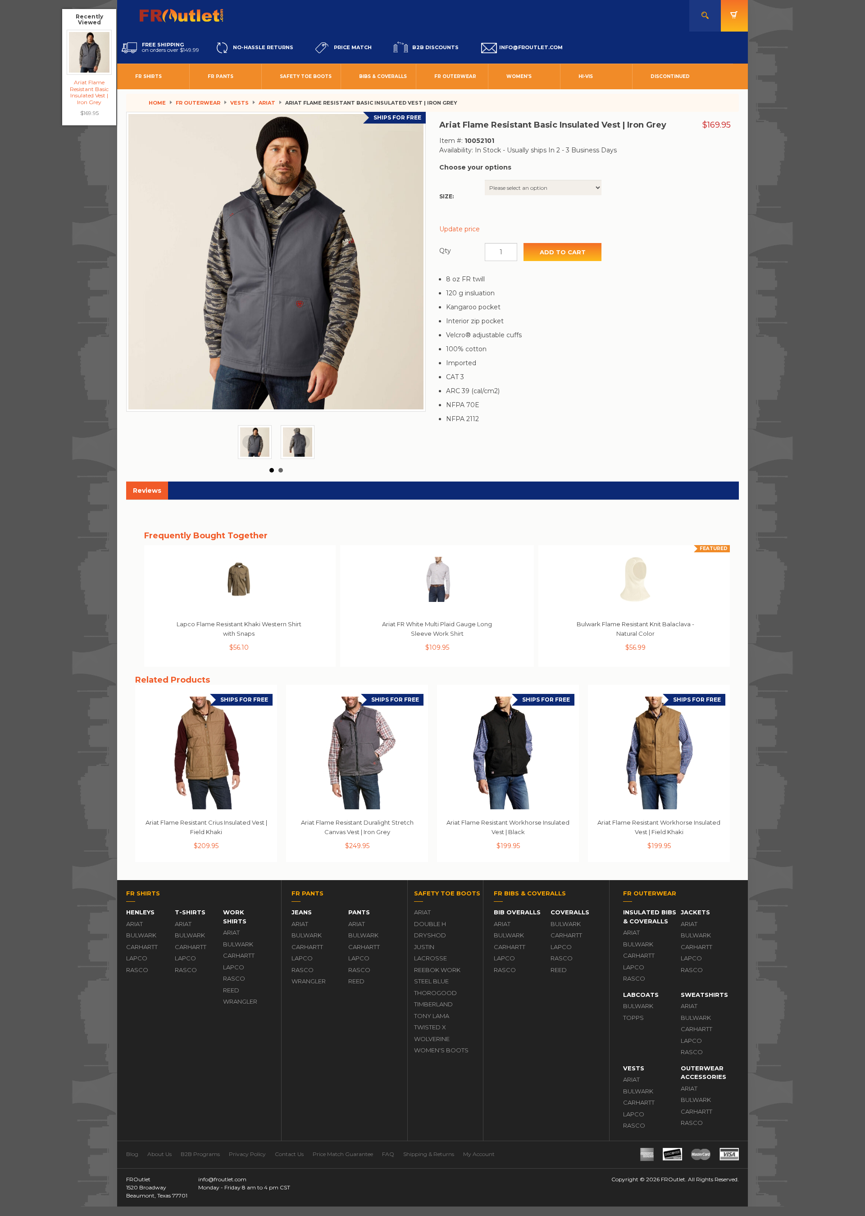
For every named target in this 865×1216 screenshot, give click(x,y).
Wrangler (240, 1001)
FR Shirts (148, 76)
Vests (239, 103)
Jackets (695, 912)
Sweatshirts (704, 994)
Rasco (137, 969)
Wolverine (432, 1038)
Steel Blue (431, 981)
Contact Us (289, 1154)
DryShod (430, 935)
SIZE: (446, 196)
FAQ (388, 1154)
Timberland (433, 1004)
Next (303, 442)
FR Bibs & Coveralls (530, 893)
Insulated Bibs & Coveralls (649, 917)
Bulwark (141, 935)
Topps (633, 1017)
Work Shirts (234, 917)
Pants (359, 912)
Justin (424, 946)
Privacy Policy (247, 1154)
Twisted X (430, 1027)
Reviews (147, 490)
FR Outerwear (455, 76)
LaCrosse (430, 958)
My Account (479, 1154)
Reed (231, 990)
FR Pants (220, 76)
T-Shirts (190, 912)
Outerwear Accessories (703, 1073)
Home (157, 103)
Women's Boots (441, 1050)
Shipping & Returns (428, 1154)
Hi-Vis (585, 76)
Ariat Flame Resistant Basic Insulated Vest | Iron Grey (89, 92)
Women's (519, 76)
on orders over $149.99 (170, 47)
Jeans (301, 912)
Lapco (136, 958)
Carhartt (142, 946)
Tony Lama (431, 1015)
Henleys (140, 912)
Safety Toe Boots (306, 76)
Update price (459, 229)
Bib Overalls (517, 912)
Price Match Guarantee (343, 1154)
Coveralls (570, 912)
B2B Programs (200, 1154)
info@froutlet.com (222, 1179)
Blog (132, 1154)
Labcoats (641, 994)
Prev (249, 442)
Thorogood (435, 992)
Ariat (267, 103)
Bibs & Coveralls (383, 76)
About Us (159, 1154)
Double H (430, 923)
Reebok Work (437, 969)
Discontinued (670, 76)
